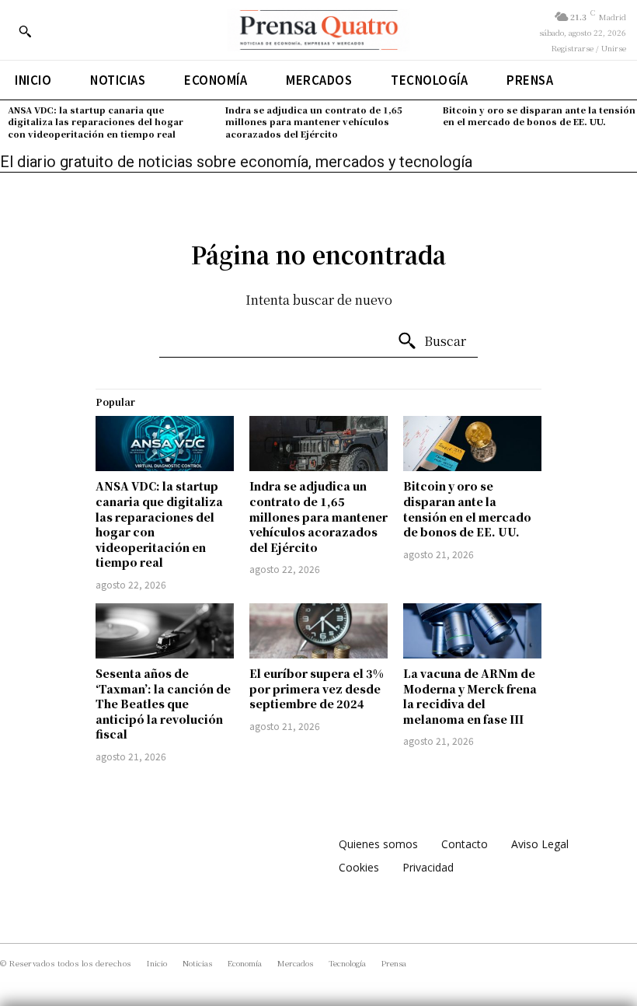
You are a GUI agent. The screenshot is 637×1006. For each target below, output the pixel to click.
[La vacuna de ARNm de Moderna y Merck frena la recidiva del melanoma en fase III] (472, 630)
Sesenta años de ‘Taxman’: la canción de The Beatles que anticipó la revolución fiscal (163, 703)
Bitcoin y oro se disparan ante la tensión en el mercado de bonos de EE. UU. (539, 115)
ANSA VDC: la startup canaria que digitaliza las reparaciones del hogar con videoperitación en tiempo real (95, 121)
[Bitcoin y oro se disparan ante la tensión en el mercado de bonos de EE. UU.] (472, 443)
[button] (25, 31)
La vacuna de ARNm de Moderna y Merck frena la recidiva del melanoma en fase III (470, 696)
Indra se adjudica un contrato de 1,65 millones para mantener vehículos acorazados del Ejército (313, 121)
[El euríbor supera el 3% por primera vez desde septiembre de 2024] (318, 630)
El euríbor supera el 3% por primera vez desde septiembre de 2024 (316, 688)
